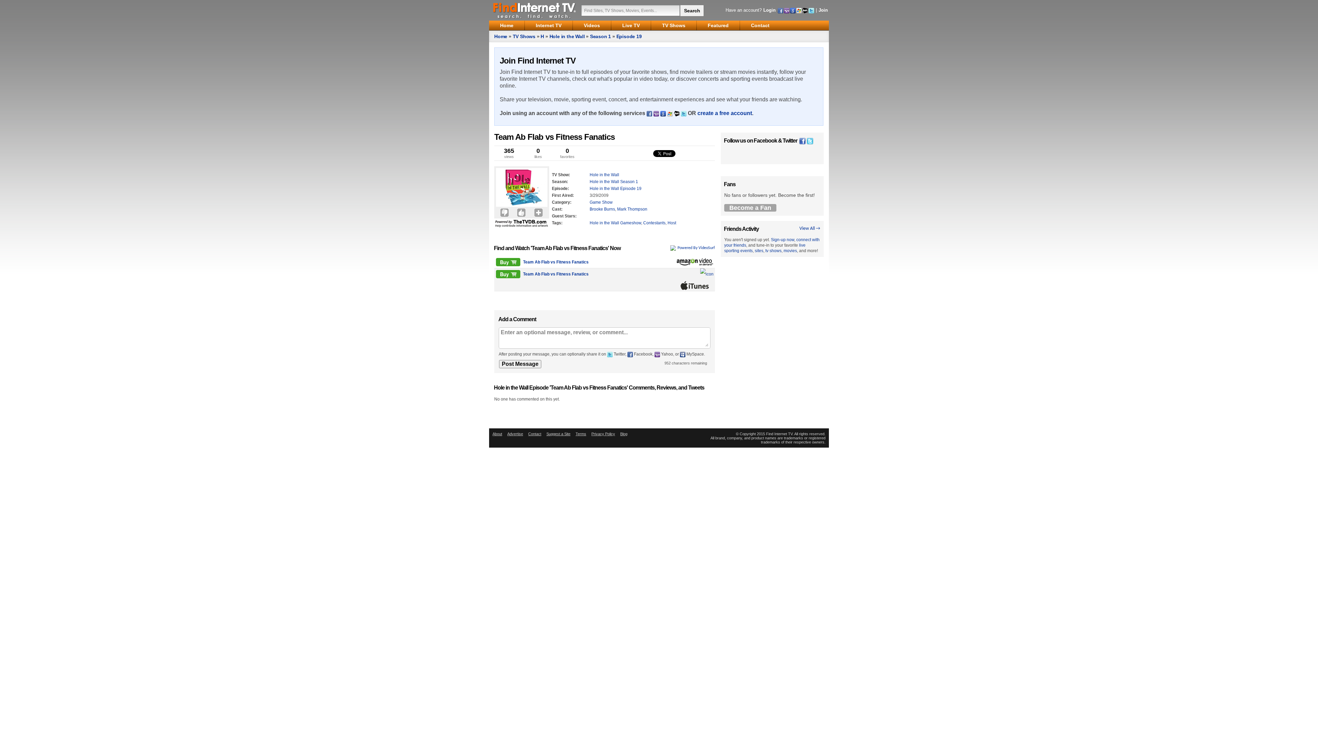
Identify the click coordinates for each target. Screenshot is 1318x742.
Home (500, 36)
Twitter (790, 141)
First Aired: (563, 195)
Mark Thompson (632, 209)
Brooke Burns (602, 209)
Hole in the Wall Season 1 (614, 181)
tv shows (773, 250)
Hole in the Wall (567, 36)
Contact (534, 434)
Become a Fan (750, 207)
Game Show (601, 202)
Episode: (560, 188)
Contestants (654, 223)
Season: (560, 181)
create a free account (724, 113)
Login (769, 10)
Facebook (765, 141)
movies (790, 250)
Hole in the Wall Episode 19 (615, 188)
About (497, 434)
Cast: (557, 209)
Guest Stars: (564, 216)
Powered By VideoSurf (696, 248)
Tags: (557, 223)
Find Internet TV (534, 10)
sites (759, 250)
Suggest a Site (558, 434)
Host (672, 223)
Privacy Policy (603, 434)
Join (823, 10)
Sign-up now (782, 239)
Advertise (515, 434)
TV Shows (524, 36)
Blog (623, 434)
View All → (809, 228)
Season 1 (600, 36)
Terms (581, 434)
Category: (561, 202)
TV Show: (561, 174)
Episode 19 (629, 36)
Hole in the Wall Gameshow (615, 223)
